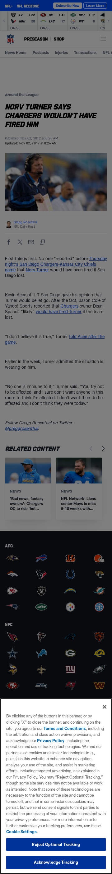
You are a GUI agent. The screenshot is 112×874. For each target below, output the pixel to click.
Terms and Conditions (65, 728)
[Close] (104, 707)
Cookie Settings (21, 831)
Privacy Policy (50, 740)
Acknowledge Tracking (56, 862)
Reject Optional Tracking (56, 844)
